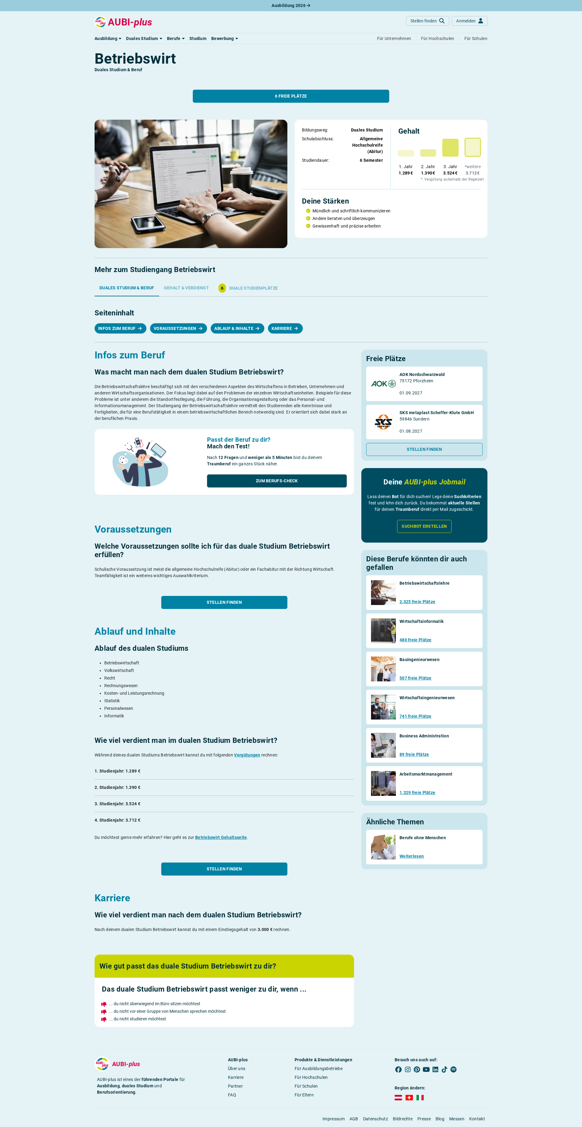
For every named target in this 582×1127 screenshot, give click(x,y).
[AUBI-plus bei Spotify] (454, 1069)
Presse (424, 1118)
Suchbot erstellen (424, 526)
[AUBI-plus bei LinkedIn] (435, 1069)
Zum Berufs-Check (277, 480)
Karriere (282, 328)
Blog (440, 1118)
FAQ (232, 1094)
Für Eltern (304, 1094)
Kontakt (477, 1118)
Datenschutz (375, 1118)
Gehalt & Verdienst (186, 287)
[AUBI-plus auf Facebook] (399, 1069)
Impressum (334, 1118)
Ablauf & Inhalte (234, 328)
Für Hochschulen (311, 1077)
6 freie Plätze (291, 96)
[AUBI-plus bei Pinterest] (417, 1069)
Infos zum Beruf (117, 328)
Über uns (236, 1068)
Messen (456, 1118)
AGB (354, 1118)
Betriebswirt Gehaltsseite (221, 837)
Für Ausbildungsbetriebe (319, 1068)
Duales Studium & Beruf (126, 287)
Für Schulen (306, 1086)
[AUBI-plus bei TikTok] (444, 1069)
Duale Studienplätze (249, 288)
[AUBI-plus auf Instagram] (408, 1069)
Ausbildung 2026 (289, 5)
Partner (235, 1086)
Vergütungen (247, 755)
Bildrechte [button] (403, 1118)
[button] (108, 38)
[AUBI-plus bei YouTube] (426, 1069)
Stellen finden (224, 602)
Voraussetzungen (175, 328)
